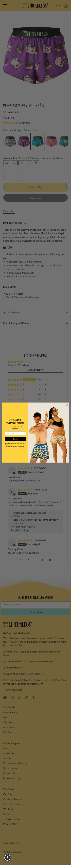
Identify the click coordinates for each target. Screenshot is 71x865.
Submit (15, 439)
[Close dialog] (66, 404)
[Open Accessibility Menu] (7, 857)
